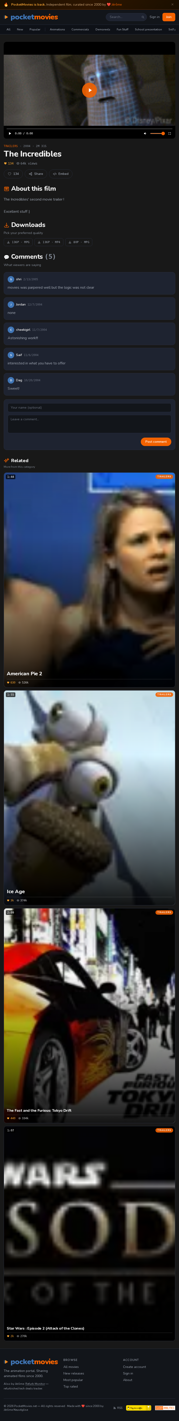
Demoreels (103, 29)
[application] (89, 90)
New (20, 29)
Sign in (155, 17)
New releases (73, 1373)
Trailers (11, 146)
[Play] (89, 90)
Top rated (70, 1386)
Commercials (80, 29)
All (8, 29)
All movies (71, 1367)
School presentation (148, 29)
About (127, 1380)
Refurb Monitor (35, 1384)
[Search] (143, 17)
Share (38, 174)
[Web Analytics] (165, 1408)
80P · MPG (81, 242)
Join (169, 17)
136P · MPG (21, 242)
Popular (35, 29)
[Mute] (145, 133)
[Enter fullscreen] (169, 133)
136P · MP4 (51, 242)
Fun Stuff (122, 29)
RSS (119, 1408)
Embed (64, 174)
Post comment (156, 441)
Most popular (73, 1380)
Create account (134, 1367)
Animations (57, 29)
